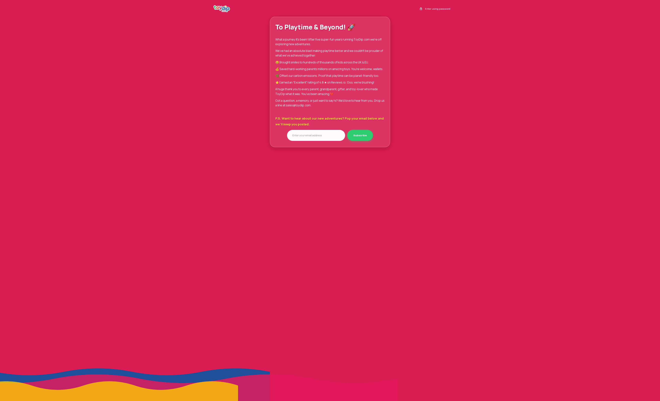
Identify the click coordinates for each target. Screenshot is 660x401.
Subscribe (360, 135)
